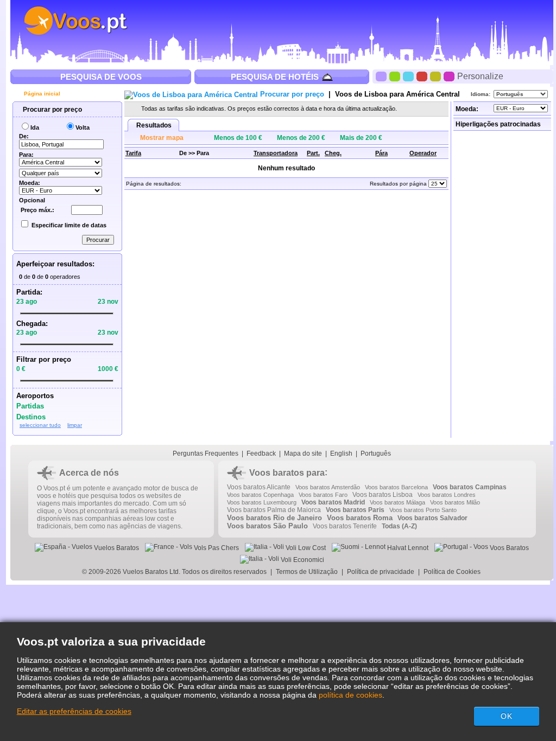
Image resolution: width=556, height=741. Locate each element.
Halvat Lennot (407, 548)
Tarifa (133, 153)
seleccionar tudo (40, 425)
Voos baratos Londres (447, 494)
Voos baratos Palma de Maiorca (274, 510)
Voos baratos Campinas (470, 487)
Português (376, 453)
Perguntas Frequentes (205, 453)
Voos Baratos (508, 548)
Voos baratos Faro (323, 494)
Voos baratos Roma (360, 518)
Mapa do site (303, 453)
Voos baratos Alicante (258, 487)
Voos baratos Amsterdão (327, 487)
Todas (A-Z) (399, 526)
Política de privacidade (380, 572)
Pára (381, 153)
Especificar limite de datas (68, 225)
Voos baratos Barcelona (396, 487)
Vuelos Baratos (115, 548)
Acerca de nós (89, 472)
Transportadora (276, 153)
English (341, 453)
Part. (313, 153)
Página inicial (41, 94)
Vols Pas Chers (215, 548)
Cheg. (333, 153)
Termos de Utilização (307, 572)
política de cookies (350, 695)
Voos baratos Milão (455, 502)
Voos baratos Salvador (432, 518)
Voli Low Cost (305, 548)
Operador (423, 153)
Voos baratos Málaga (397, 502)
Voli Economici (301, 560)
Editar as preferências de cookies (74, 711)
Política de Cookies (453, 572)
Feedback (261, 453)
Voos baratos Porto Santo (423, 510)
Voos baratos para (287, 472)
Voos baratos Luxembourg (261, 502)
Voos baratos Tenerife (345, 526)
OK (507, 716)
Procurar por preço (51, 109)
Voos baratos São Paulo (267, 526)
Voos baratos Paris (355, 510)
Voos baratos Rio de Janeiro (274, 518)
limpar (74, 425)
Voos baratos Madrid (333, 502)
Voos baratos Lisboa (382, 495)
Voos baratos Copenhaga (260, 494)
